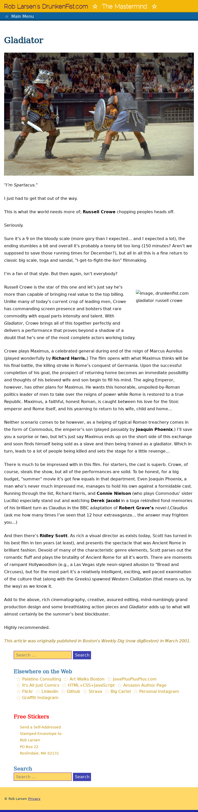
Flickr (27, 691)
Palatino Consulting (41, 679)
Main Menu (22, 16)
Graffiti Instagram (40, 697)
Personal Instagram (159, 691)
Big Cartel (121, 691)
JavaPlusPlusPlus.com (135, 679)
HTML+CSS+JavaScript (91, 685)
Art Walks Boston (87, 679)
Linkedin (50, 691)
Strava (95, 691)
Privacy (34, 799)
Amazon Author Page (145, 685)
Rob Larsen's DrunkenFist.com (46, 7)
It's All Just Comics (40, 685)
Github (73, 691)
